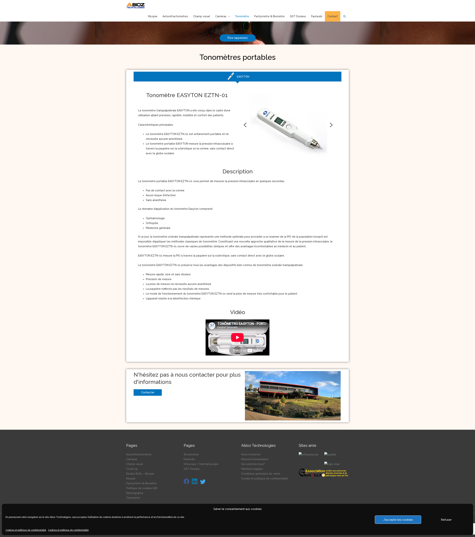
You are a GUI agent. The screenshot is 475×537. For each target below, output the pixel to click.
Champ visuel (201, 16)
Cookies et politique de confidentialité (26, 530)
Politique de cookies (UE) (141, 488)
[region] (288, 125)
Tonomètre (242, 16)
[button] (245, 125)
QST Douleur (298, 16)
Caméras (220, 16)
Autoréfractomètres (175, 16)
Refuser (446, 519)
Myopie (152, 16)
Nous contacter (251, 454)
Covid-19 (131, 468)
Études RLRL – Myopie (140, 473)
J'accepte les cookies (398, 519)
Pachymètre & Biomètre (269, 16)
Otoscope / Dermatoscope (201, 464)
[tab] (237, 76)
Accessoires (191, 454)
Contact (332, 16)
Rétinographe (134, 493)
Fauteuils (316, 16)
